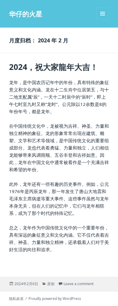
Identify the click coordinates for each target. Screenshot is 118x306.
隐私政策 (16, 298)
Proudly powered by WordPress (54, 298)
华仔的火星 (25, 13)
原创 (50, 283)
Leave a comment (78, 283)
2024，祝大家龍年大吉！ (53, 66)
